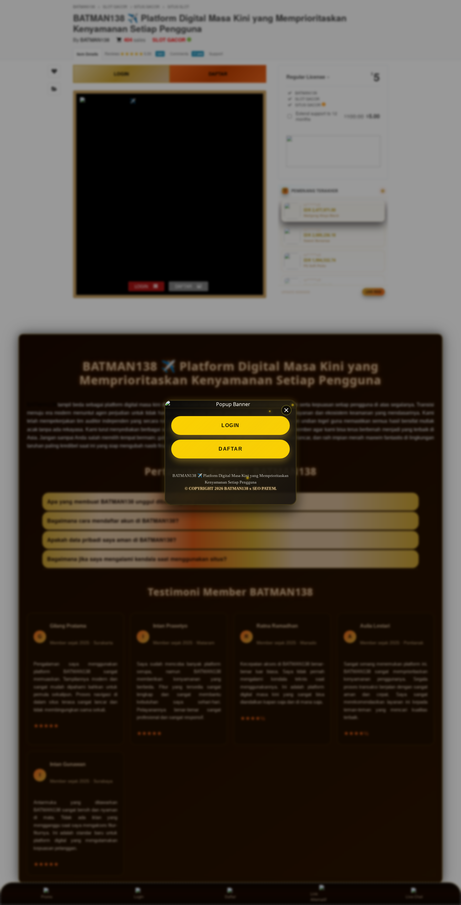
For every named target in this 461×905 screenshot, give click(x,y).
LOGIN (230, 425)
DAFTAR (230, 449)
